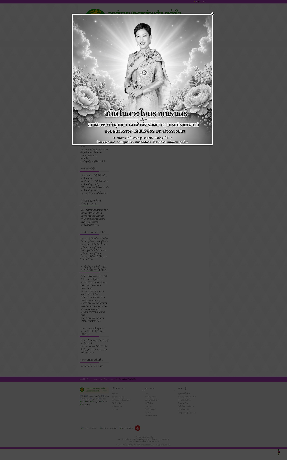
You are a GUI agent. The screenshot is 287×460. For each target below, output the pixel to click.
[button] (212, 13)
